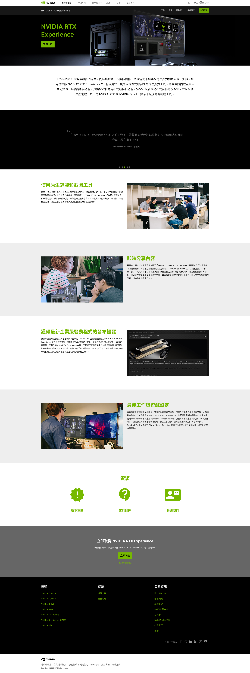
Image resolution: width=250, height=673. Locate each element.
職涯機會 (158, 604)
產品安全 (105, 664)
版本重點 (77, 510)
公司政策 (94, 664)
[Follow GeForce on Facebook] (181, 641)
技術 (119, 3)
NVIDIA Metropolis (50, 614)
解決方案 (82, 3)
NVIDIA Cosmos (48, 593)
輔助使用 (84, 664)
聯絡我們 (173, 510)
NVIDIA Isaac (47, 609)
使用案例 (96, 3)
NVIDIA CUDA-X (49, 598)
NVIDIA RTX (46, 625)
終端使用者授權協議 (125, 563)
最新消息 (131, 3)
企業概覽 (158, 598)
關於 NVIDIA (160, 593)
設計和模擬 (66, 3)
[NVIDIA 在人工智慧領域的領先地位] (48, 3)
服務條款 (73, 664)
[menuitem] (66, 3)
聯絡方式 (116, 664)
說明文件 (102, 593)
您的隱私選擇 (60, 664)
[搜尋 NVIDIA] (190, 2)
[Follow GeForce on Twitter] (200, 641)
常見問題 (125, 510)
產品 (108, 3)
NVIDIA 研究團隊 (162, 620)
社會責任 (158, 625)
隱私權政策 (46, 664)
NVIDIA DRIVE (47, 604)
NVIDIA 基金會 (161, 609)
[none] (190, 3)
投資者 (157, 614)
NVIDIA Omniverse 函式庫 (53, 620)
